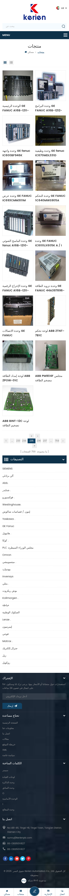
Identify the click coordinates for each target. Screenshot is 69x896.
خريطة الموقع (8, 744)
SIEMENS (7, 469)
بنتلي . (5, 584)
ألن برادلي (7, 476)
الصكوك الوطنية (11, 612)
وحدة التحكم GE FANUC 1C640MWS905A (50, 198)
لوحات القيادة (8, 777)
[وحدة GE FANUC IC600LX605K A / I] (50, 220)
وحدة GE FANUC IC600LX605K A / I (48, 243)
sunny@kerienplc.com (19, 838)
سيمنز (5, 770)
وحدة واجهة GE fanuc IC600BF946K (16, 153)
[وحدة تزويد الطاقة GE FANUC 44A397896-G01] (50, 265)
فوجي (5, 634)
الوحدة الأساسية (9, 799)
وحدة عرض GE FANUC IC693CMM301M (17, 198)
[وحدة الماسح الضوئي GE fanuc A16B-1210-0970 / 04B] (17, 220)
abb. (5, 483)
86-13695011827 (16, 843)
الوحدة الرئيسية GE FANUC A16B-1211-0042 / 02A (15, 108)
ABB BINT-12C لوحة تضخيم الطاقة (15, 423)
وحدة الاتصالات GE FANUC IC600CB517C (13, 333)
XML (4, 750)
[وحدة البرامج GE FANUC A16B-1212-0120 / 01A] (50, 85)
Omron (6, 555)
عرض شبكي (5, 62)
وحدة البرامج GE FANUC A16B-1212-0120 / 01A (48, 108)
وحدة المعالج (8, 809)
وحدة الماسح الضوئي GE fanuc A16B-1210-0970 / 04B (17, 243)
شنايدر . (6, 490)
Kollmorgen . (10, 598)
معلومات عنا (8, 728)
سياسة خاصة (8, 755)
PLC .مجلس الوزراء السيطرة (18, 548)
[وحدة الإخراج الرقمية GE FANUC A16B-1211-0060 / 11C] (17, 265)
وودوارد (6, 569)
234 (24, 441)
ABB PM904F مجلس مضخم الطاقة (48, 378)
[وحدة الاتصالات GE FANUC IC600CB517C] (17, 310)
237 (45, 441)
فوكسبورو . (8, 497)
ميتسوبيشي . (9, 562)
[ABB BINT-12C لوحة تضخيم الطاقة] (17, 400)
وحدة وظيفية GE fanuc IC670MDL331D (49, 153)
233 (18, 441)
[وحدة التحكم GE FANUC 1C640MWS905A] (50, 175)
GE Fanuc (8, 526)
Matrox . (7, 641)
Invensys (7, 576)
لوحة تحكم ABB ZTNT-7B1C (49, 333)
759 (57, 441)
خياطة (5, 605)
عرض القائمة (11, 62)
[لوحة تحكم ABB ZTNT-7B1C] (50, 310)
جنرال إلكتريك (9, 648)
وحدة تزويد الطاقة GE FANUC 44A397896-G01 (50, 288)
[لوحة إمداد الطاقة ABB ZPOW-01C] (17, 355)
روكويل (6, 663)
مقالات (5, 739)
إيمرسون (7, 627)
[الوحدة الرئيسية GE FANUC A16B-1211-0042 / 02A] (17, 85)
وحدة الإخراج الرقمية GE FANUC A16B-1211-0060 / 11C (17, 288)
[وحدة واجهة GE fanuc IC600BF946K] (17, 130)
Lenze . (6, 620)
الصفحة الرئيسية (10, 723)
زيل (4, 656)
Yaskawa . (8, 519)
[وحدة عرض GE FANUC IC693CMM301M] (17, 175)
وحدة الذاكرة (8, 782)
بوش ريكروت (9, 591)
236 (39, 441)
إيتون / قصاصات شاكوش (16, 512)
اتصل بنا (6, 733)
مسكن (31, 52)
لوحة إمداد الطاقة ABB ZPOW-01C (16, 378)
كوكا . (5, 540)
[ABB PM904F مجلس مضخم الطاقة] (50, 355)
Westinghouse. (11, 505)
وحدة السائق (8, 788)
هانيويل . (6, 533)
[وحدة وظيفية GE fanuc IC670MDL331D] (50, 130)
